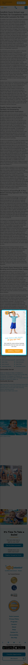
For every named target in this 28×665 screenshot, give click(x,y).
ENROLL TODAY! (14, 351)
